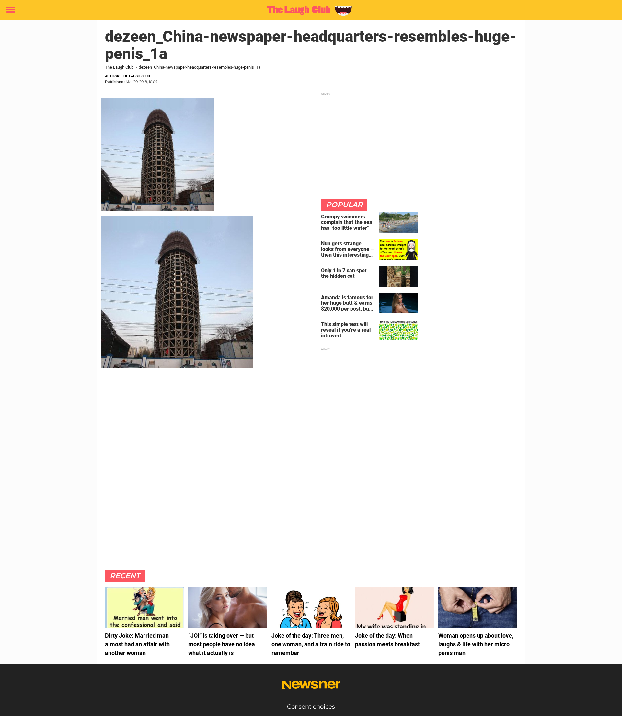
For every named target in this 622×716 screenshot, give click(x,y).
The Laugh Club (119, 67)
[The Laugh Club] (308, 10)
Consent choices (311, 706)
